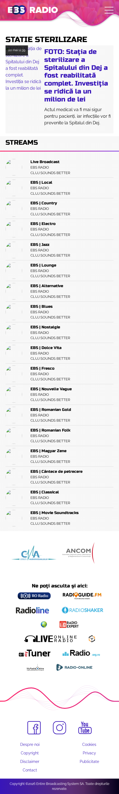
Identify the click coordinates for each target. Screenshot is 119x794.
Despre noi (30, 744)
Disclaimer (29, 761)
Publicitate (89, 761)
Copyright (30, 753)
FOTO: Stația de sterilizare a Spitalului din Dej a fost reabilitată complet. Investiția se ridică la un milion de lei (76, 75)
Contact (30, 770)
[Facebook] (34, 727)
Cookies (89, 744)
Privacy (89, 753)
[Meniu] (109, 10)
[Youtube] (85, 728)
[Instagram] (59, 727)
